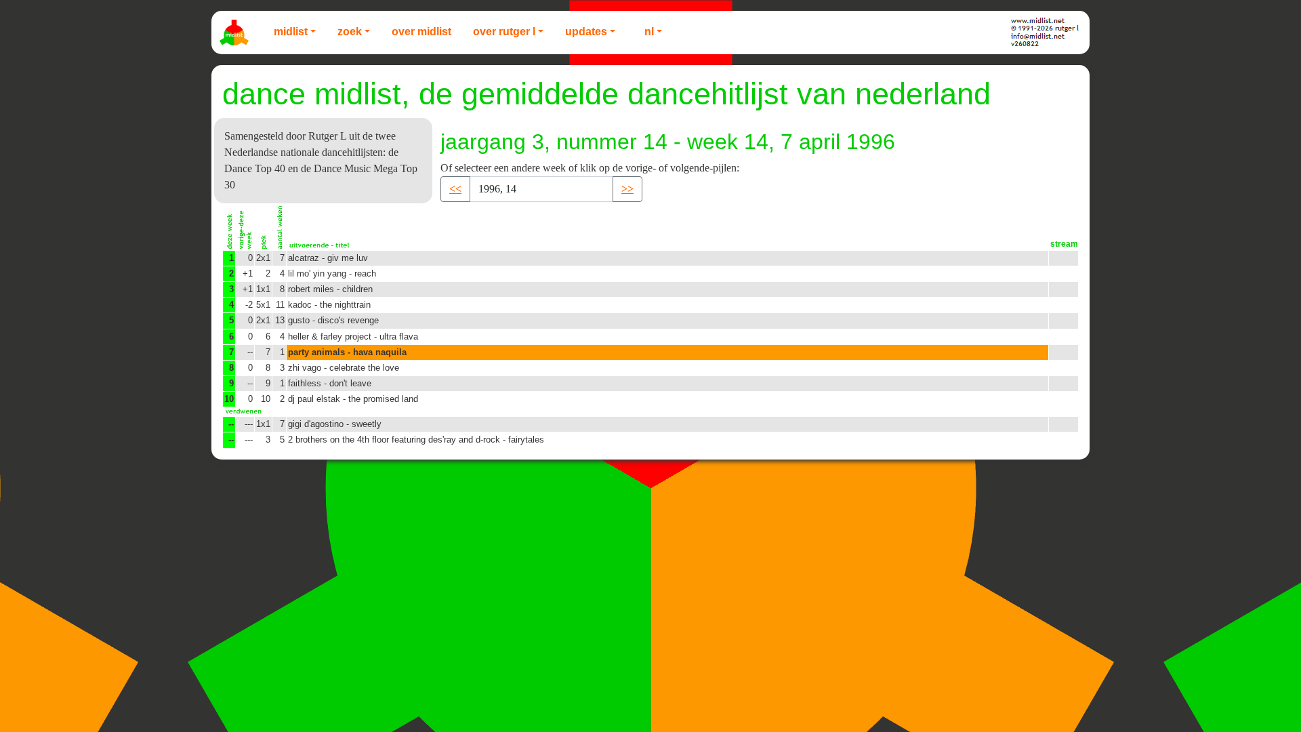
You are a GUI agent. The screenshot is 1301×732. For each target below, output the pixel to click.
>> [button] (627, 189)
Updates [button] (586, 31)
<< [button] (455, 189)
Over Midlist (421, 31)
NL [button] (649, 31)
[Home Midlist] (236, 32)
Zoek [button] (349, 31)
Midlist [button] (291, 31)
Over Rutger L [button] (504, 31)
